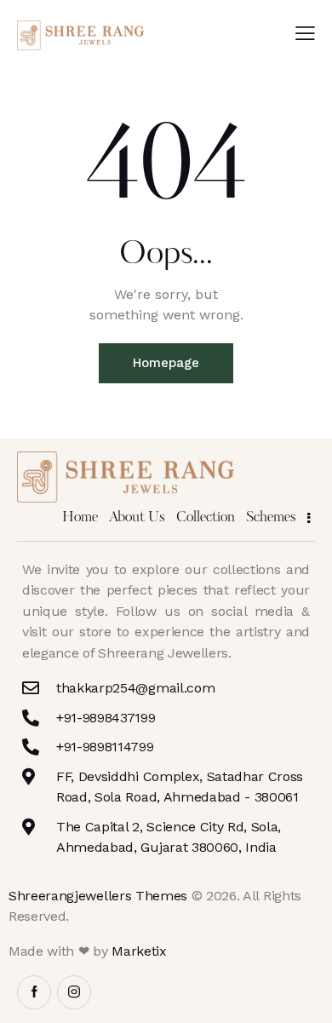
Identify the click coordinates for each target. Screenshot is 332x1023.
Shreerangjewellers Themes (98, 896)
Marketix (139, 951)
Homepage (166, 363)
